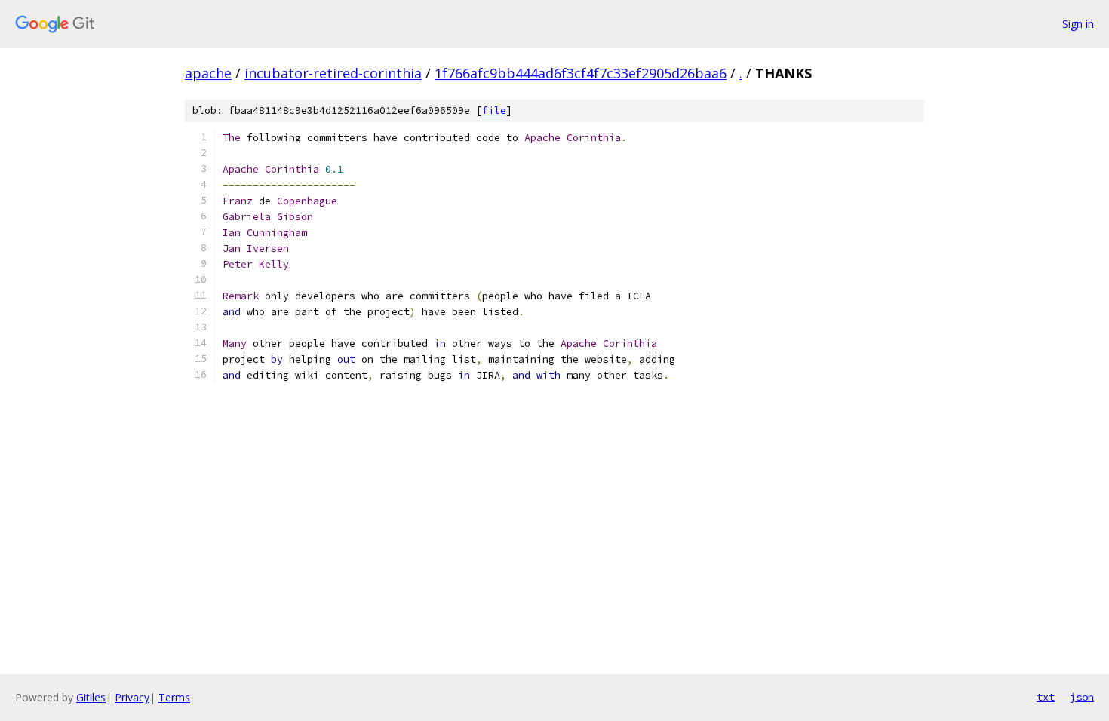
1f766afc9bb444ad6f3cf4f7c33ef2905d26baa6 (581, 73)
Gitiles (91, 697)
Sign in (1078, 24)
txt (1046, 697)
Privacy (132, 697)
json (1082, 697)
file (494, 110)
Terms (174, 697)
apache (208, 73)
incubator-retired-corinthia (333, 73)
